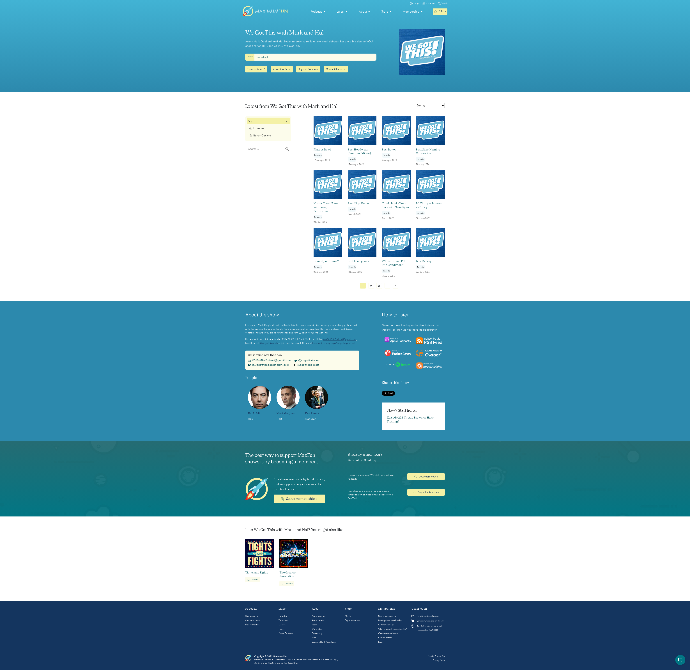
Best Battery (423, 261)
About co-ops (318, 620)
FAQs (380, 642)
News (281, 629)
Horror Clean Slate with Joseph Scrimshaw (326, 207)
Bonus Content (385, 638)
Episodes (283, 616)
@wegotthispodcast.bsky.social (270, 364)
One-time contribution (388, 633)
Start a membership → (302, 498)
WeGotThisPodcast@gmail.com (339, 339)
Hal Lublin (254, 413)
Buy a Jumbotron (352, 620)
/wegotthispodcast (308, 364)
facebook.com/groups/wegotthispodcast (333, 343)
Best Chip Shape (358, 203)
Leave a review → (428, 476)
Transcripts (283, 620)
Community (317, 633)
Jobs (314, 638)
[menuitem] (318, 12)
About (363, 11)
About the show (282, 69)
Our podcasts (251, 616)
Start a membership (387, 616)
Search (444, 4)
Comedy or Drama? (326, 261)
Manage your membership (390, 620)
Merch (348, 616)
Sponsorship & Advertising (324, 642)
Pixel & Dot (440, 656)
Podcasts (316, 11)
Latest (340, 11)
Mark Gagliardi (286, 413)
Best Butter (389, 149)
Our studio (317, 629)
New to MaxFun (252, 625)
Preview (254, 580)
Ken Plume (312, 413)
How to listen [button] (255, 69)
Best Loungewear (359, 261)
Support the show (308, 69)
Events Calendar (286, 633)
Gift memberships (386, 625)
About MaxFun (318, 616)
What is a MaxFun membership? (392, 629)
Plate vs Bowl (262, 57)
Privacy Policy (439, 660)
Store (384, 11)
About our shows (252, 620)
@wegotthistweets (269, 343)
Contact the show (336, 69)
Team (314, 625)
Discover (282, 625)
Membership (411, 11)
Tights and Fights (256, 572)
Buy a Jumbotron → (428, 492)
